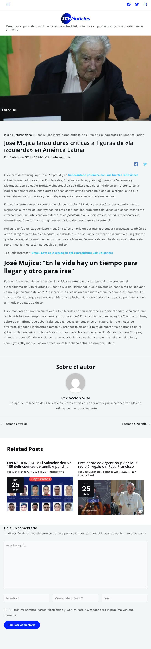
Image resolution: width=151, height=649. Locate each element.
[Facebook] (129, 4)
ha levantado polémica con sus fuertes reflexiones (103, 175)
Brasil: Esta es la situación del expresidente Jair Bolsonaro (72, 253)
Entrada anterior (13, 423)
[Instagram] (145, 4)
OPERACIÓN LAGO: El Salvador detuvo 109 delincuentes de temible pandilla (39, 464)
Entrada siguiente (136, 423)
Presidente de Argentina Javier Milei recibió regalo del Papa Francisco (108, 464)
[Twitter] (137, 4)
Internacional (61, 157)
